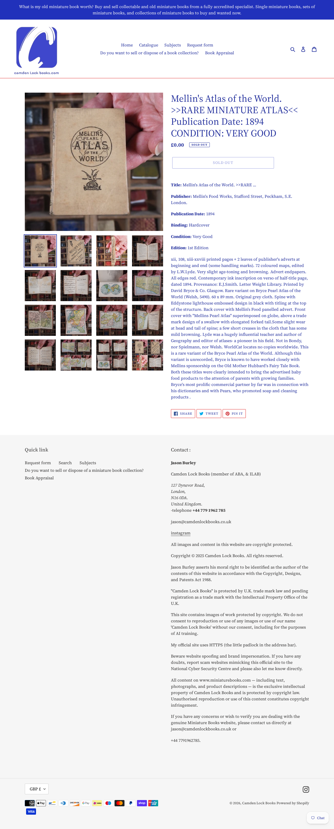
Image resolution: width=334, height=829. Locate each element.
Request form (38, 463)
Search (65, 463)
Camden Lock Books (259, 803)
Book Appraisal (39, 478)
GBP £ (35, 789)
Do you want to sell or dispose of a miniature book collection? (84, 470)
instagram (180, 533)
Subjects (88, 463)
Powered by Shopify (293, 803)
